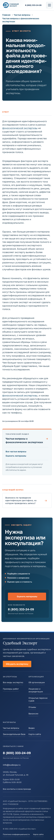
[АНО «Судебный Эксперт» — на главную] (10, 5)
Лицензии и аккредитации (36, 690)
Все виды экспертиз (13, 682)
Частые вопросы (22, 15)
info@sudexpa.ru (11, 765)
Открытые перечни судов (38, 699)
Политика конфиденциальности (16, 834)
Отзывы (32, 707)
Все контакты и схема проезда (17, 789)
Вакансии (33, 713)
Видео (32, 728)
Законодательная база (14, 734)
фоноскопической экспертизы (19, 128)
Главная (6, 15)
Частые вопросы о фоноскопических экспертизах (27, 440)
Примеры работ (11, 689)
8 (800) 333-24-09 (21, 609)
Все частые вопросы (16, 451)
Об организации (37, 682)
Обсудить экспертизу (17, 664)
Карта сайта (35, 734)
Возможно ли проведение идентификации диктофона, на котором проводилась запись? (26, 500)
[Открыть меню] (49, 5)
